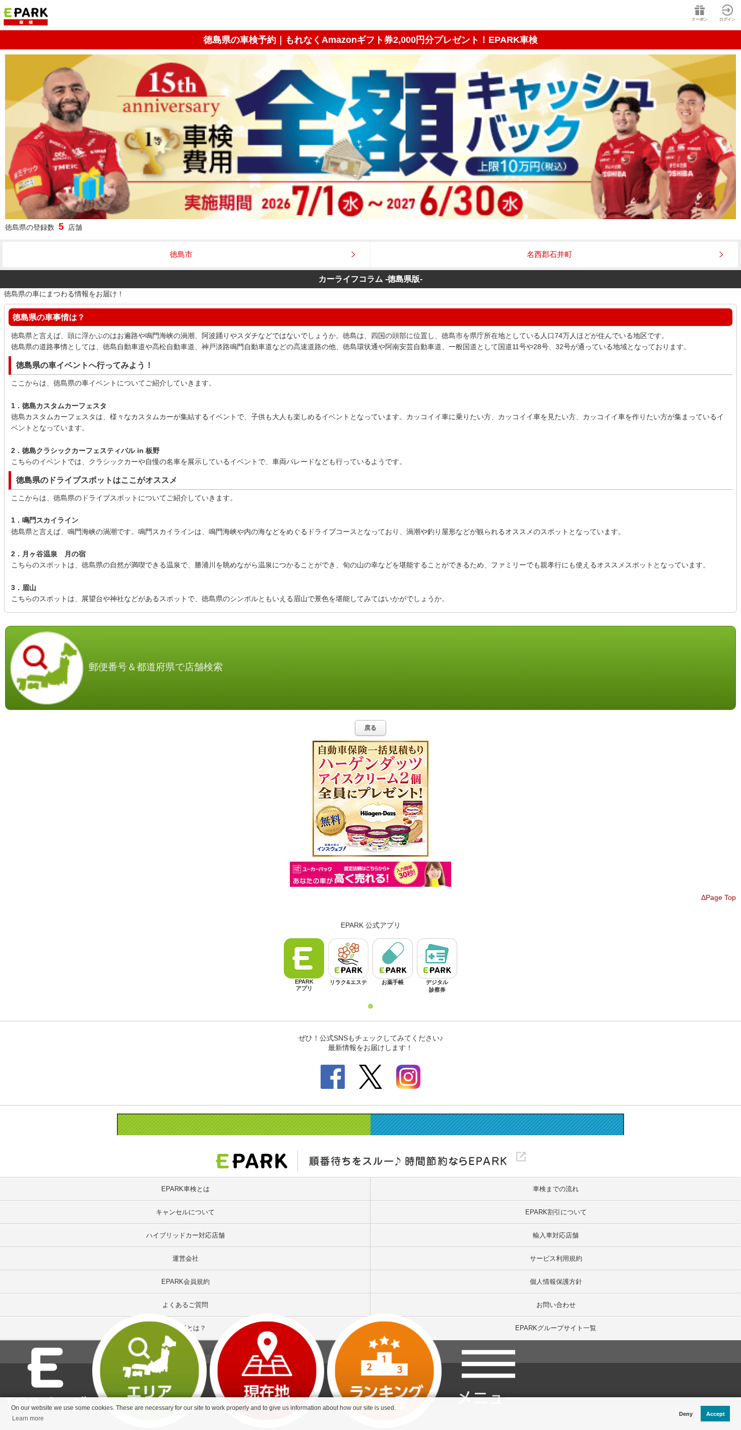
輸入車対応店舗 (556, 1235)
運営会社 (185, 1258)
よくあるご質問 (185, 1305)
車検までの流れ (556, 1189)
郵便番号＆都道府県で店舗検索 (156, 667)
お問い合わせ (556, 1305)
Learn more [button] (28, 1418)
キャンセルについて (185, 1212)
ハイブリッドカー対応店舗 (185, 1235)
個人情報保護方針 (556, 1281)
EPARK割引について (556, 1212)
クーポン (700, 19)
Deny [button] (686, 1414)
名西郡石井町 (549, 254)
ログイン (727, 19)
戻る (370, 727)
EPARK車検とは (185, 1189)
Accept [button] (715, 1414)
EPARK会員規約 (185, 1281)
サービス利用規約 (556, 1258)
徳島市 (181, 254)
